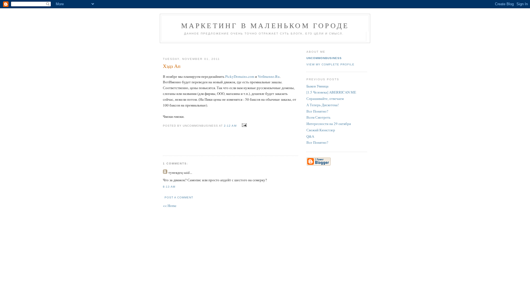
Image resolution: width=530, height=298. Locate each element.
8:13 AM (169, 186)
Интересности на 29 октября (328, 123)
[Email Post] (243, 125)
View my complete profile (330, 64)
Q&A (310, 136)
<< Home (169, 205)
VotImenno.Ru (269, 76)
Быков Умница (317, 86)
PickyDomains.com (239, 76)
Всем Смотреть (318, 117)
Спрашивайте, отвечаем (325, 98)
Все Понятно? (317, 111)
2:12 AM (230, 125)
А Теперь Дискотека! (322, 104)
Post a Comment (179, 197)
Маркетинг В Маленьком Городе (265, 25)
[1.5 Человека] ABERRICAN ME (331, 92)
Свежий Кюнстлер (320, 129)
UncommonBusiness (324, 58)
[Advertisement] (228, 48)
